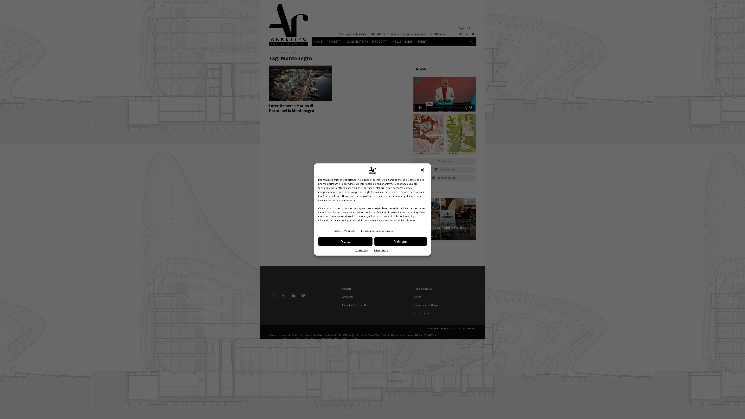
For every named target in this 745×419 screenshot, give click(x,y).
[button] (422, 170)
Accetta (345, 241)
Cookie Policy (361, 250)
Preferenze (401, 241)
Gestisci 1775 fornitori (344, 230)
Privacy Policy (381, 250)
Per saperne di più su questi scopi (377, 230)
